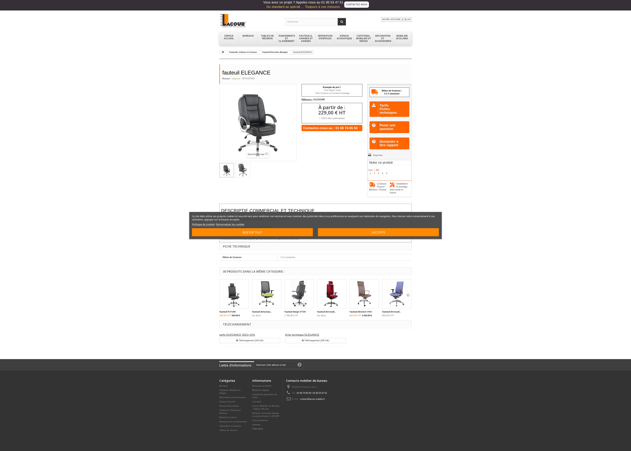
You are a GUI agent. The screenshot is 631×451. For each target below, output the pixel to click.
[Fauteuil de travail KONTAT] (396, 293)
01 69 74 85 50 (347, 128)
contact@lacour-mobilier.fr (312, 399)
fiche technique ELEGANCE (302, 334)
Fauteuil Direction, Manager (275, 52)
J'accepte (378, 232)
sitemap (256, 424)
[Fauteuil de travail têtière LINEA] (331, 293)
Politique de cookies (203, 224)
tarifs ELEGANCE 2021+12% (237, 334)
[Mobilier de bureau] (249, 20)
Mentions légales (260, 390)
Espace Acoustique (229, 406)
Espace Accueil (227, 401)
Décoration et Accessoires (232, 397)
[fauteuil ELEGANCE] (227, 170)
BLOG (408, 19)
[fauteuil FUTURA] (234, 293)
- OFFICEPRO (247, 78)
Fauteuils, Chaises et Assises (243, 52)
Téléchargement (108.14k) (316, 340)
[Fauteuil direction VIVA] (364, 293)
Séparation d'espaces (230, 426)
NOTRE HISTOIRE (391, 19)
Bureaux (223, 386)
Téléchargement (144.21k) (250, 340)
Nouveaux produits (261, 386)
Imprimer (378, 155)
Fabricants (257, 429)
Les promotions (260, 420)
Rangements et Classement (233, 421)
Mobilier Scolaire (228, 417)
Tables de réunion (228, 430)
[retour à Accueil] (223, 52)
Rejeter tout (252, 232)
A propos (257, 401)
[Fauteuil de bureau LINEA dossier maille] (266, 293)
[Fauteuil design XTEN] (299, 293)
